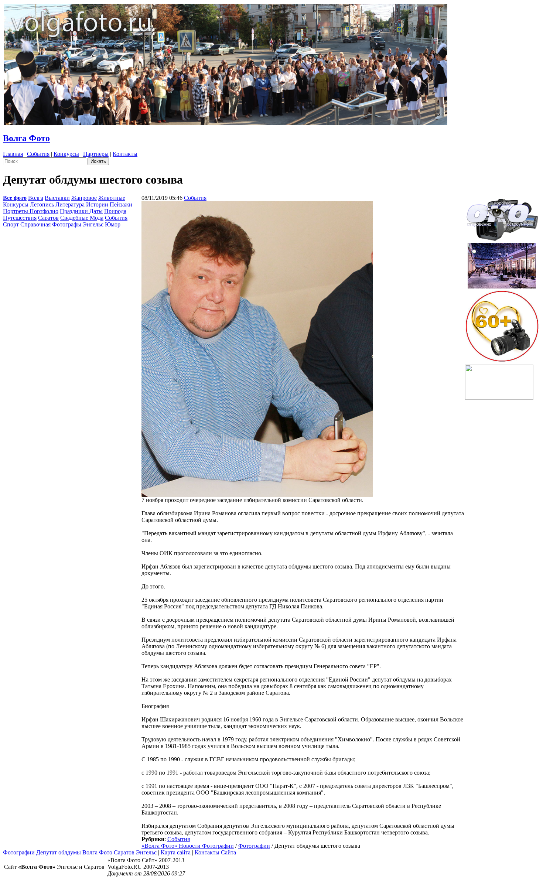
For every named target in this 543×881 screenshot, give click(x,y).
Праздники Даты (81, 211)
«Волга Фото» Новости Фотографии (187, 846)
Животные (111, 198)
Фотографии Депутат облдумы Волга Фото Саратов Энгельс (80, 852)
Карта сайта (176, 852)
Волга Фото (26, 138)
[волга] (502, 217)
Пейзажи (121, 204)
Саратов (48, 218)
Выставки (57, 198)
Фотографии (254, 846)
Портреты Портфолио (30, 211)
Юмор (112, 224)
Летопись (42, 204)
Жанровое (84, 198)
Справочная (35, 224)
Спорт (11, 224)
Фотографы (66, 224)
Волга (35, 198)
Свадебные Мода (81, 218)
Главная (13, 154)
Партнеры (96, 154)
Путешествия (20, 218)
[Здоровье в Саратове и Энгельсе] (502, 263)
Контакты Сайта (215, 852)
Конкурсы (66, 154)
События (38, 154)
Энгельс (93, 224)
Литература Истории (81, 204)
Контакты (125, 154)
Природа (115, 211)
